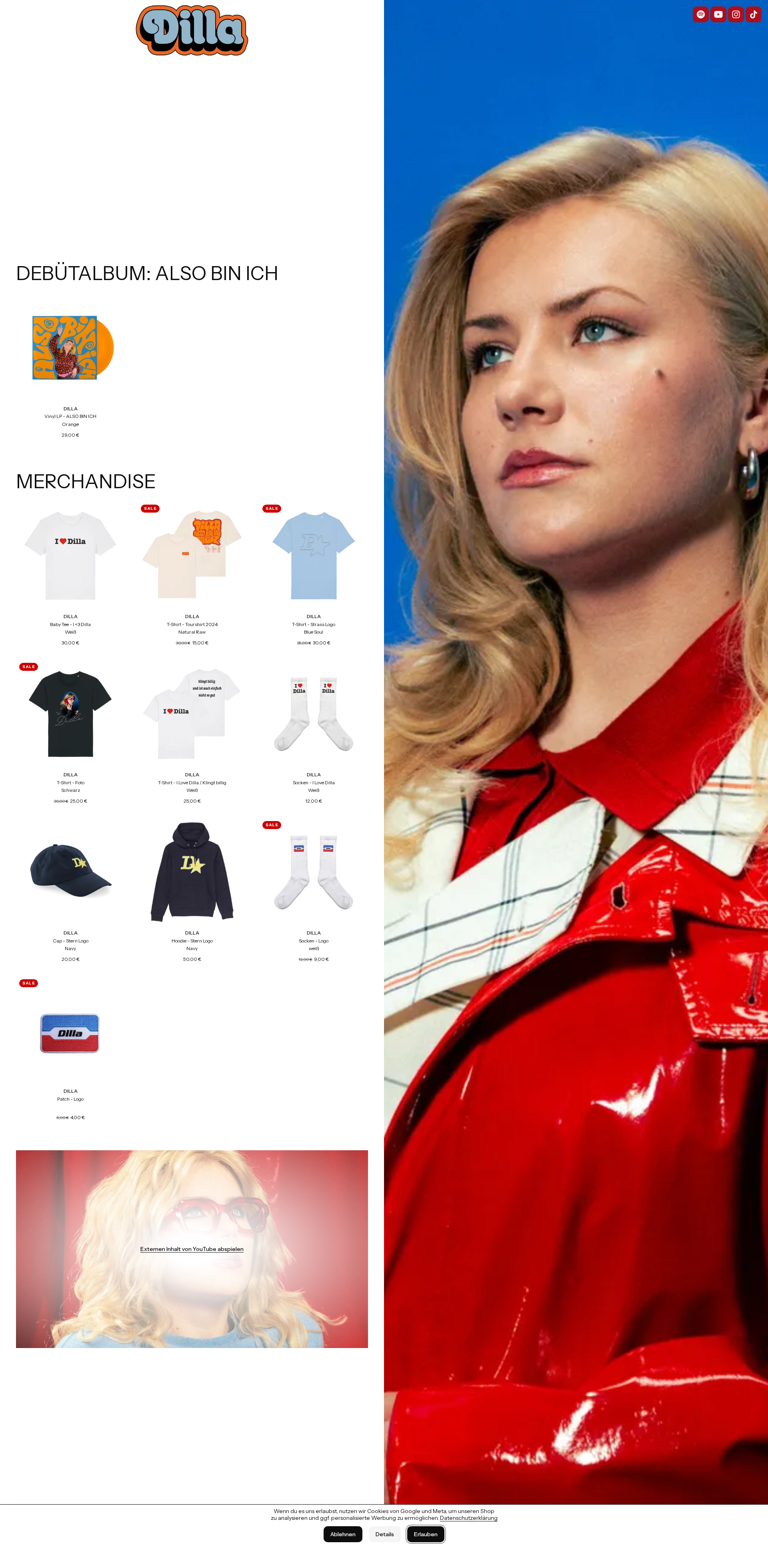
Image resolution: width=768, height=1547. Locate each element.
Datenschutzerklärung (469, 1517)
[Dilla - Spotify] (701, 14)
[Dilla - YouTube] (718, 14)
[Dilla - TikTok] (754, 14)
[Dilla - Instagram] (736, 14)
